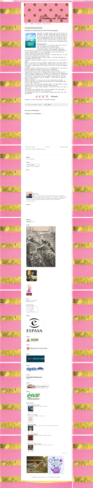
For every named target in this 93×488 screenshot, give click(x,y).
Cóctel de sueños (32, 424)
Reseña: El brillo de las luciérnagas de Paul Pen (46, 425)
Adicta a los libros (32, 414)
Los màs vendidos (30, 159)
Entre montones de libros (34, 405)
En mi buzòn (38, 23)
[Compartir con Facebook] (49, 104)
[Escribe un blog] (46, 104)
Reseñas (31, 23)
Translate (37, 166)
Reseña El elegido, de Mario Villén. (43, 435)
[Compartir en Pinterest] (50, 104)
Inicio (26, 23)
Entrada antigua (64, 147)
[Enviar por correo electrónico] (44, 104)
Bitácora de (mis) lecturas (34, 443)
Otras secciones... (47, 23)
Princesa (37, 194)
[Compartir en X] (47, 104)
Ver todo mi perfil (30, 201)
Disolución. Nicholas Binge (40, 406)
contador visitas (30, 301)
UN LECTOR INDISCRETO (33, 434)
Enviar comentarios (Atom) (38, 149)
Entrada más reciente (30, 147)
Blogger (58, 477)
